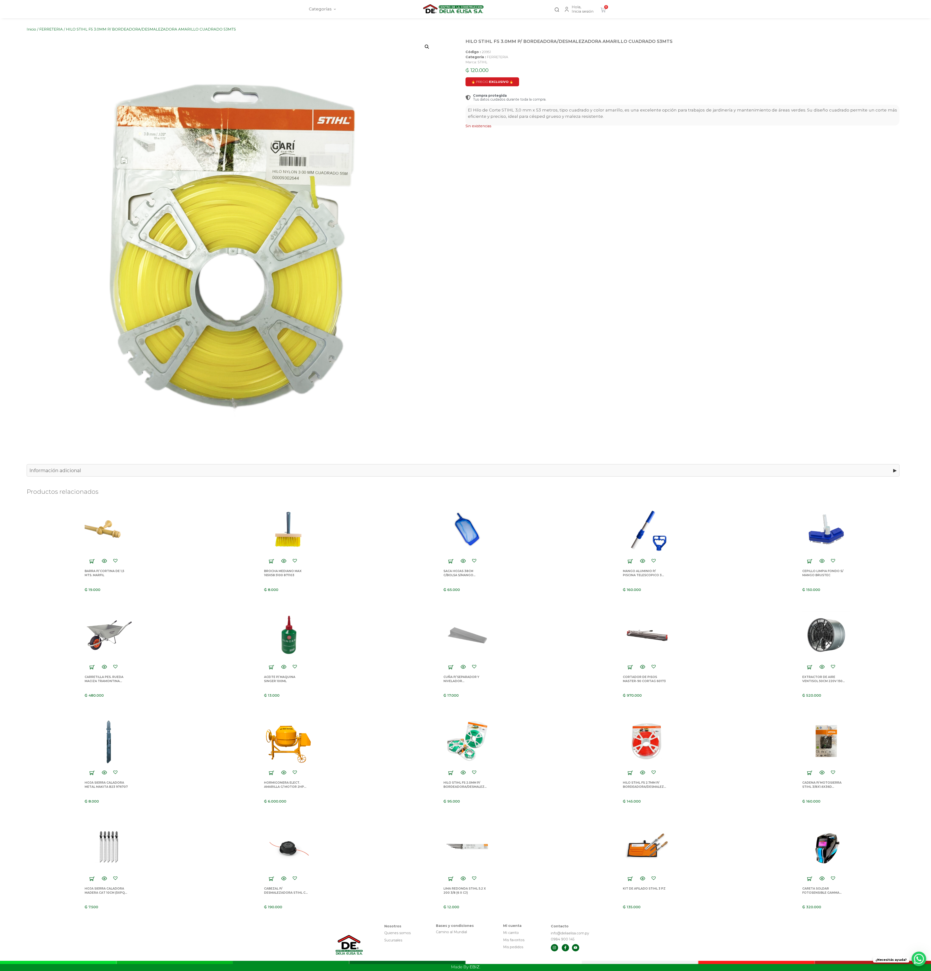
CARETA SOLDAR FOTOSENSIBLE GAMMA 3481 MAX (820, 893)
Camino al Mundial (451, 932)
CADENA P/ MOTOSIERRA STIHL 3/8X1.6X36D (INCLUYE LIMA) (822, 787)
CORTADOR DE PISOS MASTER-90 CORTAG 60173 (644, 679)
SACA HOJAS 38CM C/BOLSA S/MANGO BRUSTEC (458, 575)
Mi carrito (511, 933)
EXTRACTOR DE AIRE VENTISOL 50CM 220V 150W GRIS (824, 681)
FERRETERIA (51, 29)
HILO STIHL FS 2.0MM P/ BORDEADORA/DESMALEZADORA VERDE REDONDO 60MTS (465, 788)
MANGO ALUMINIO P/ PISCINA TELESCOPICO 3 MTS (642, 575)
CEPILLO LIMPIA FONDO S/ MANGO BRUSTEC (822, 573)
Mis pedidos (513, 947)
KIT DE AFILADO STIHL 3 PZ (644, 888)
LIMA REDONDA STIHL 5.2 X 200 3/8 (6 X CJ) (464, 890)
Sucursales (393, 940)
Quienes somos (397, 933)
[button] (557, 9)
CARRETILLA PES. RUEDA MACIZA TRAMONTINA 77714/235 (104, 681)
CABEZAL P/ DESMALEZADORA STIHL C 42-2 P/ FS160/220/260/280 (285, 893)
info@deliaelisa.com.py (570, 933)
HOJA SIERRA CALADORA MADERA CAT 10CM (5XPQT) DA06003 (106, 893)
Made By (465, 966)
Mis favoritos (513, 940)
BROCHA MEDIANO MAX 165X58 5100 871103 (283, 573)
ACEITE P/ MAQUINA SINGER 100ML (279, 679)
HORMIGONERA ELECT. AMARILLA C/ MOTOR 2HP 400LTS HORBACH (284, 787)
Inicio (31, 29)
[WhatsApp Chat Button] (919, 959)
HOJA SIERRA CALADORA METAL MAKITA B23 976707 (106, 784)
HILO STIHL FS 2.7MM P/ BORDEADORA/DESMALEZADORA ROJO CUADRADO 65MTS (644, 788)
